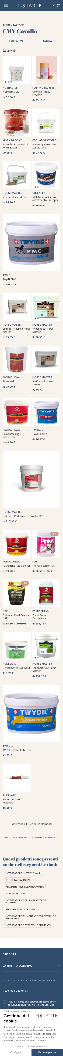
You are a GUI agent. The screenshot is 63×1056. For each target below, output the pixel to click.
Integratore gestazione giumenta (28, 925)
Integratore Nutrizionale (22, 873)
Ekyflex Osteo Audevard (16, 667)
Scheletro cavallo (17, 893)
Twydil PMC (9, 279)
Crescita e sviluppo (18, 879)
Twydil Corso (39, 433)
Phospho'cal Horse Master (43, 330)
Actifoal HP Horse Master (42, 383)
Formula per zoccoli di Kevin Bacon (15, 146)
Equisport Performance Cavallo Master (25, 516)
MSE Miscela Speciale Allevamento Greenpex (45, 199)
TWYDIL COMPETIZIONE (17, 749)
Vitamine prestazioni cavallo (24, 886)
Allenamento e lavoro (20, 909)
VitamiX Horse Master (15, 197)
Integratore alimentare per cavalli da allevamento (30, 917)
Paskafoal (8, 381)
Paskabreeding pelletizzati (11, 435)
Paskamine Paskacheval (16, 565)
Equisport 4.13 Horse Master (44, 669)
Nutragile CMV (11, 91)
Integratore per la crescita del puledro (26, 901)
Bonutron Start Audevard (11, 801)
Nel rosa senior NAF (43, 565)
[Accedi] (53, 5)
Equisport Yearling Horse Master (16, 330)
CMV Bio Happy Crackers (41, 93)
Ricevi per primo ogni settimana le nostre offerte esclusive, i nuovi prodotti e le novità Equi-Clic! (32, 1003)
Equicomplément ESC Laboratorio (44, 146)
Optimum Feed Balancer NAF (16, 617)
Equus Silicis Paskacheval (39, 617)
